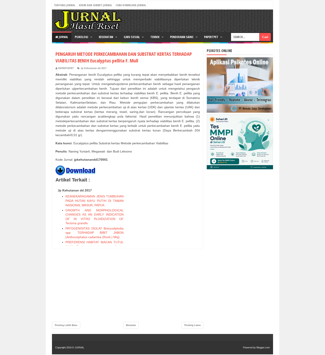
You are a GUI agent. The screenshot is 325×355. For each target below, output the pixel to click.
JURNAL (63, 37)
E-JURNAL (78, 347)
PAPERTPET (211, 37)
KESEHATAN (106, 37)
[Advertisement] (167, 253)
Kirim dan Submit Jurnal (95, 5)
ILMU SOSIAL (132, 37)
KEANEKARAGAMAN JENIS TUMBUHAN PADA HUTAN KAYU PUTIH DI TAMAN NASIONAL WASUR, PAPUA (94, 201)
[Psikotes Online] (240, 111)
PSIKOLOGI (82, 37)
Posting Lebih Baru (66, 325)
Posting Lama (192, 325)
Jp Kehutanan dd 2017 (93, 68)
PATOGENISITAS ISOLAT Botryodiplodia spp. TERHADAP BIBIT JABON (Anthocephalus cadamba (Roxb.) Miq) (94, 233)
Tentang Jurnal (64, 5)
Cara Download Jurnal (131, 5)
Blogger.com (263, 347)
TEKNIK (155, 37)
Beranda (131, 325)
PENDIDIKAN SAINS (182, 37)
